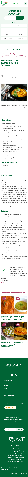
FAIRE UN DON (10, 407)
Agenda (6, 385)
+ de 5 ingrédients (15, 49)
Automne (3, 49)
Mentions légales (6, 467)
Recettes (6, 390)
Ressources (7, 383)
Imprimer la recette (7, 54)
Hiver (8, 49)
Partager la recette (21, 54)
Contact (6, 388)
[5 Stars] (4, 68)
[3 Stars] (2, 68)
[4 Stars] (3, 68)
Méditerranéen (12, 48)
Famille (20, 48)
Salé (6, 48)
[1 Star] (1, 68)
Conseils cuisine (8, 380)
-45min (3, 48)
